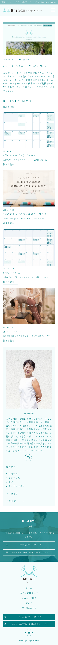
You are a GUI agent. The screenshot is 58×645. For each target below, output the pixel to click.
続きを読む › (10, 164)
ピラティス (14, 478)
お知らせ (25, 59)
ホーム (29, 588)
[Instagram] (28, 457)
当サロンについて (29, 593)
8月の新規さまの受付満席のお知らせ (24, 214)
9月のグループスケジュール (19, 155)
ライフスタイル (16, 486)
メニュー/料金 (29, 598)
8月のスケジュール (14, 273)
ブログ (29, 603)
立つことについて (13, 331)
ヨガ (10, 482)
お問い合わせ (30, 608)
